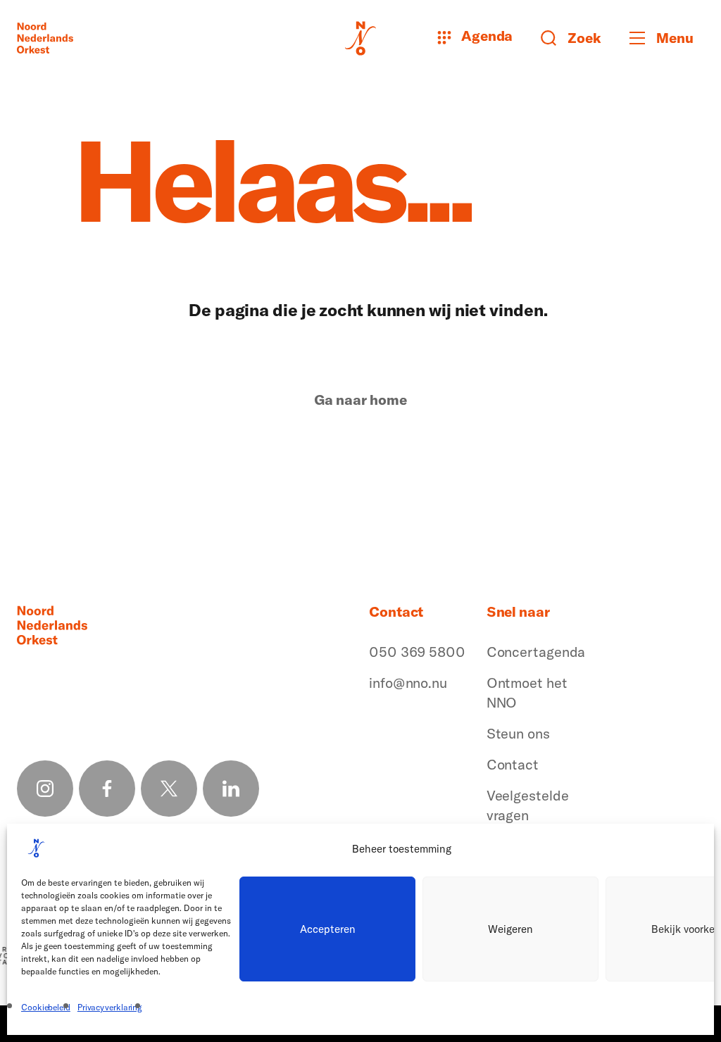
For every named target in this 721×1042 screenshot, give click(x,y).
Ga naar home (360, 400)
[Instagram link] (45, 788)
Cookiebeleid (45, 1007)
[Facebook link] (107, 788)
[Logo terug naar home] (45, 38)
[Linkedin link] (231, 788)
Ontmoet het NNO (527, 692)
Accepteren (328, 929)
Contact (513, 764)
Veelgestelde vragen (528, 805)
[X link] (169, 788)
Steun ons (518, 733)
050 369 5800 (417, 651)
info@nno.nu (408, 682)
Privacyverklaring (109, 1007)
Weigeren (510, 929)
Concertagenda (536, 651)
